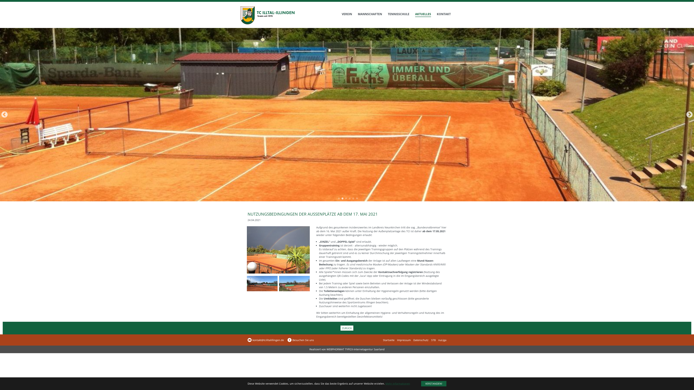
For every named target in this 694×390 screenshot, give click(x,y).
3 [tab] (346, 198)
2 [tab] (342, 198)
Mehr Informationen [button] (397, 383)
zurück (347, 328)
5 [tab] (353, 198)
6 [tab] (357, 198)
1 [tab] (339, 198)
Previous (174, 115)
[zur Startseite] (267, 15)
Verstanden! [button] (433, 383)
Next (519, 115)
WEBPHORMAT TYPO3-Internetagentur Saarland (356, 349)
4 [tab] (350, 198)
